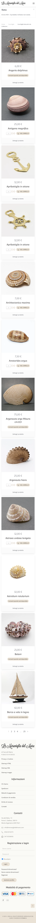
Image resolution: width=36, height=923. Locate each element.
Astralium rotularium (18, 596)
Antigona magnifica (18, 128)
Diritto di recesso (7, 802)
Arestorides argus (18, 360)
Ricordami (6, 859)
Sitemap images (6, 772)
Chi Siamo (4, 784)
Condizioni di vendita (8, 797)
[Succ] (27, 731)
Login (5, 864)
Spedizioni (4, 788)
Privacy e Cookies (7, 759)
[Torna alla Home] (13, 3)
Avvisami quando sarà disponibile (18, 75)
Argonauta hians (18, 480)
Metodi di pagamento (8, 793)
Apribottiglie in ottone (18, 186)
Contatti (4, 806)
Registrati (4, 875)
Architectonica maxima (18, 302)
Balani (18, 654)
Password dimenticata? (9, 869)
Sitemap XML (5, 768)
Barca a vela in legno (18, 712)
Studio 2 (24, 918)
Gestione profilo (9, 880)
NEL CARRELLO (24, 133)
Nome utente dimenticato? (10, 872)
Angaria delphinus (18, 70)
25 (24, 731)
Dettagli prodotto (18, 82)
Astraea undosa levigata (18, 538)
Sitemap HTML (6, 763)
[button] (34, 3)
